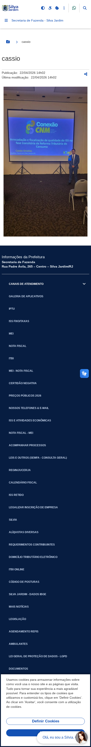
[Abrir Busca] (84, 8)
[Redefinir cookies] (57, 8)
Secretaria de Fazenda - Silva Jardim (37, 20)
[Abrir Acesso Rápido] (64, 8)
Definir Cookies (45, 721)
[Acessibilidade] (49, 8)
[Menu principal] (6, 20)
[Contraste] (42, 8)
